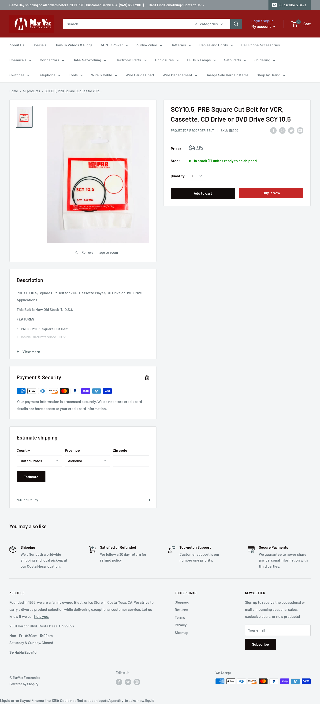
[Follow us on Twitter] (128, 681)
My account (261, 26)
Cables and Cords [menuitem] (213, 45)
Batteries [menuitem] (178, 45)
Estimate (31, 476)
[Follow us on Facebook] (119, 681)
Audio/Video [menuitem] (146, 45)
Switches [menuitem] (17, 75)
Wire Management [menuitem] (177, 75)
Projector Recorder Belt (192, 131)
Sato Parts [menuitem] (232, 60)
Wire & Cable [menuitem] (101, 75)
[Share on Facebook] (273, 130)
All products (31, 91)
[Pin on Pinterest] (282, 130)
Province (72, 450)
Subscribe (260, 644)
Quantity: (178, 176)
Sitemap (181, 632)
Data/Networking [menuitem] (87, 60)
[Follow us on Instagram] (137, 681)
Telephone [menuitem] (47, 75)
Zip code (120, 450)
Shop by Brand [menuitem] (268, 75)
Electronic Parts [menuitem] (128, 60)
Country (23, 450)
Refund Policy (26, 500)
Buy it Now (271, 192)
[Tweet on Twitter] (291, 130)
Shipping (182, 602)
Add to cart (203, 193)
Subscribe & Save (292, 5)
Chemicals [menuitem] (17, 60)
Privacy (181, 624)
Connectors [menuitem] (49, 60)
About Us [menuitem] (16, 45)
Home (13, 91)
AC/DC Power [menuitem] (112, 45)
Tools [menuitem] (73, 75)
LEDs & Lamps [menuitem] (199, 60)
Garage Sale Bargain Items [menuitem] (227, 75)
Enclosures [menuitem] (164, 60)
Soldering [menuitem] (262, 60)
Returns (181, 609)
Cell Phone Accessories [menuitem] (260, 45)
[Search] (236, 24)
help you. (41, 616)
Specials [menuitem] (39, 45)
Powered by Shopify (23, 684)
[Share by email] (300, 130)
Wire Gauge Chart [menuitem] (140, 75)
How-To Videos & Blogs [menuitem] (74, 45)
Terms (180, 617)
